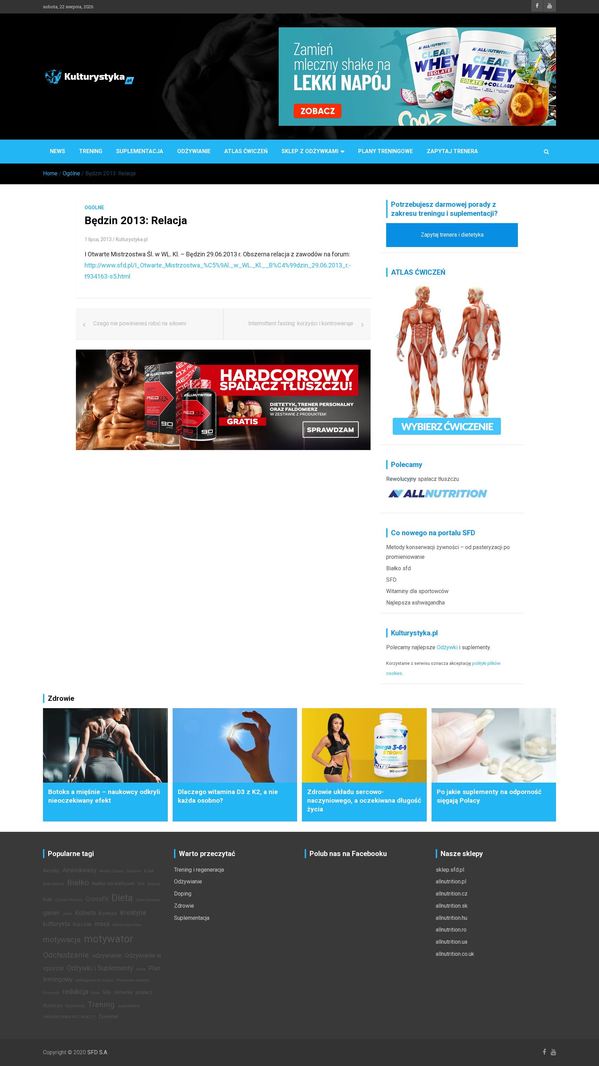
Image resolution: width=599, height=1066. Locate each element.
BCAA (149, 871)
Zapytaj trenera (452, 151)
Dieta (122, 898)
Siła (107, 992)
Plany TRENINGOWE (385, 151)
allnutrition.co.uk (455, 954)
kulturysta (56, 923)
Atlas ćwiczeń (246, 151)
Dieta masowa (148, 900)
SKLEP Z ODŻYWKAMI (309, 151)
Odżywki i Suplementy (100, 968)
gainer (51, 912)
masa (102, 923)
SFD (391, 579)
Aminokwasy (79, 870)
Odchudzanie (66, 954)
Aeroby (51, 871)
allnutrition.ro (451, 929)
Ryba (95, 992)
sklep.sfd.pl (450, 869)
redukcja (75, 991)
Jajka (67, 913)
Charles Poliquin (69, 900)
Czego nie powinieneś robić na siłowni (139, 323)
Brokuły (154, 884)
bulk (47, 899)
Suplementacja (139, 151)
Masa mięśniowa (127, 925)
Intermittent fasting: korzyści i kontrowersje (300, 323)
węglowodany (129, 1006)
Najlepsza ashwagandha (415, 602)
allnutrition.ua (451, 942)
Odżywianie (193, 151)
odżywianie (107, 955)
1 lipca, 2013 (98, 239)
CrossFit (97, 899)
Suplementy (75, 1006)
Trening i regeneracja (199, 869)
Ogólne (94, 207)
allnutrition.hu (451, 918)
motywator (108, 939)
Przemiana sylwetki (132, 980)
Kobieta (85, 912)
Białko (78, 882)
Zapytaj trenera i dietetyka (452, 234)
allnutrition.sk (452, 905)
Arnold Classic (111, 871)
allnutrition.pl (451, 881)
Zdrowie (184, 905)
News (57, 151)
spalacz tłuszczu (438, 479)
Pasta (141, 969)
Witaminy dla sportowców (417, 591)
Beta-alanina (53, 884)
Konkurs (108, 913)
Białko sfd (398, 568)
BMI (141, 884)
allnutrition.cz (452, 893)
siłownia (123, 992)
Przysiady (51, 992)
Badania (134, 871)
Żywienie (108, 1017)
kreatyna (133, 912)
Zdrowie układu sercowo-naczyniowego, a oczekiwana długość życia (364, 800)
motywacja (62, 939)
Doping (182, 893)
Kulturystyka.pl (132, 239)
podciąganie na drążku (94, 980)
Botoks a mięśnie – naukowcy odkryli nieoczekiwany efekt (104, 796)
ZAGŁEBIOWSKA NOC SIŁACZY (69, 1017)
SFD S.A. (97, 1052)
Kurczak (82, 924)
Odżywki (447, 647)
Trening (90, 151)
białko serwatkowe (113, 884)
